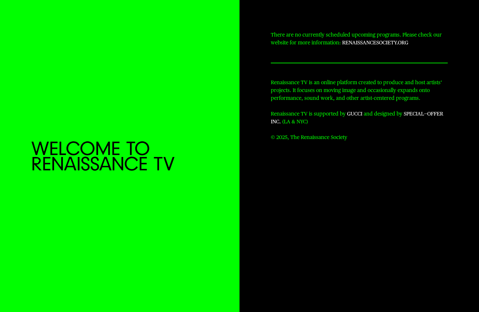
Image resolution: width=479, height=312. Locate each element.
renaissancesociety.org (375, 43)
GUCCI (354, 114)
